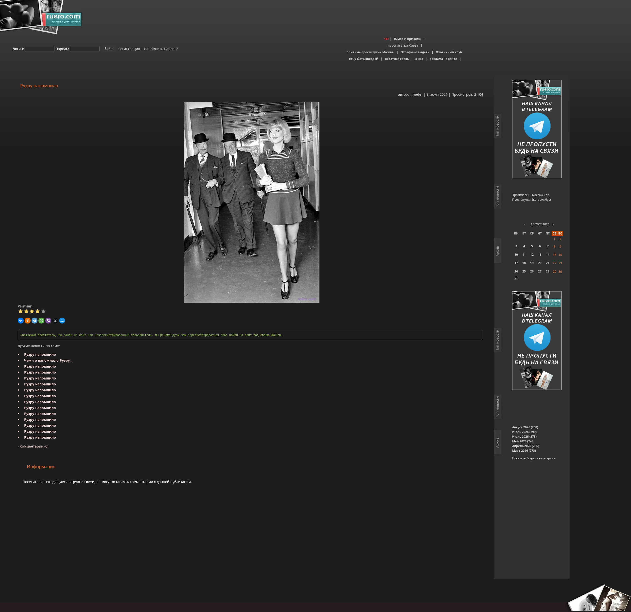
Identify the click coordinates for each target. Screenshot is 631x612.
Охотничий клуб (449, 52)
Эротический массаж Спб (530, 195)
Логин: (18, 48)
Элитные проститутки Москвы (370, 52)
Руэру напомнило (40, 354)
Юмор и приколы (407, 39)
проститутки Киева (403, 45)
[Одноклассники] (28, 321)
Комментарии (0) (33, 446)
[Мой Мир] (62, 321)
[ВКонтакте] (21, 321)
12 (532, 254)
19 (532, 263)
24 (516, 271)
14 (547, 254)
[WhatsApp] (41, 321)
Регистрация (128, 48)
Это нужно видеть (415, 52)
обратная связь (397, 59)
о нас (419, 59)
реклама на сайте (443, 59)
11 (524, 254)
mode (416, 94)
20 (540, 263)
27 (540, 271)
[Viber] (48, 321)
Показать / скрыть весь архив (533, 458)
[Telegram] (34, 321)
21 (547, 263)
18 (524, 263)
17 (516, 263)
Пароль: (62, 48)
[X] (55, 321)
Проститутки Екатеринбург (531, 200)
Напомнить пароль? (161, 48)
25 (524, 271)
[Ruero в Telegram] (536, 129)
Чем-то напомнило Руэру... (48, 360)
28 (547, 271)
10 (516, 254)
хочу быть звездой (363, 59)
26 (532, 271)
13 (540, 254)
